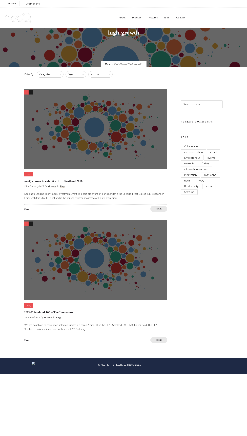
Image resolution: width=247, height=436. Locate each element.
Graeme (52, 186)
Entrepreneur (192, 157)
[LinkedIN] (223, 3)
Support (12, 3)
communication (193, 152)
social (209, 186)
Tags (70, 74)
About (122, 17)
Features (153, 17)
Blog (167, 17)
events (211, 157)
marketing (210, 174)
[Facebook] (208, 3)
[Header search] (238, 18)
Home (108, 64)
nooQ (201, 180)
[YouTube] (238, 3)
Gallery (206, 163)
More (26, 209)
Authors (95, 74)
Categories (44, 74)
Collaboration (191, 146)
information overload (196, 169)
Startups (189, 192)
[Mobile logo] (83, 433)
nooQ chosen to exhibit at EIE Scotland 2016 (53, 181)
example (189, 163)
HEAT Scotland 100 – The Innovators (48, 312)
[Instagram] (216, 3)
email (213, 152)
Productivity (191, 186)
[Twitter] (231, 3)
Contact (180, 17)
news (187, 180)
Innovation (190, 174)
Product (136, 17)
